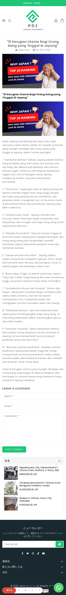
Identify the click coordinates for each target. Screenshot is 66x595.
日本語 (36, 3)
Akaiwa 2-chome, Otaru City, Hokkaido (35, 499)
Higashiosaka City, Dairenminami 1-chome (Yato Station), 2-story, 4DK (39, 469)
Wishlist (27, 3)
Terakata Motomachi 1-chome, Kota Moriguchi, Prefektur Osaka (39, 484)
